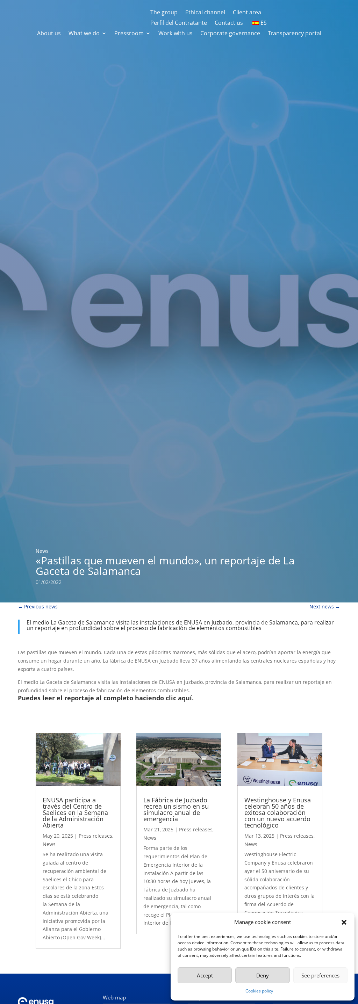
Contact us (229, 23)
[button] (344, 922)
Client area (247, 13)
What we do (84, 34)
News (42, 551)
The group (164, 13)
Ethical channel (205, 13)
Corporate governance (230, 34)
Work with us (175, 34)
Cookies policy (259, 991)
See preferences (320, 975)
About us (49, 34)
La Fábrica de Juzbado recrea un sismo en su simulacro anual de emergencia (176, 809)
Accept (205, 975)
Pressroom (129, 34)
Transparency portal (294, 34)
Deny (262, 975)
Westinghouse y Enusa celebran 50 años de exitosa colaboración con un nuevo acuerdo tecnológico (277, 812)
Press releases (95, 835)
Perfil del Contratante (178, 23)
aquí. (186, 698)
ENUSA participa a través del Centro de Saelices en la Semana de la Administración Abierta (75, 812)
